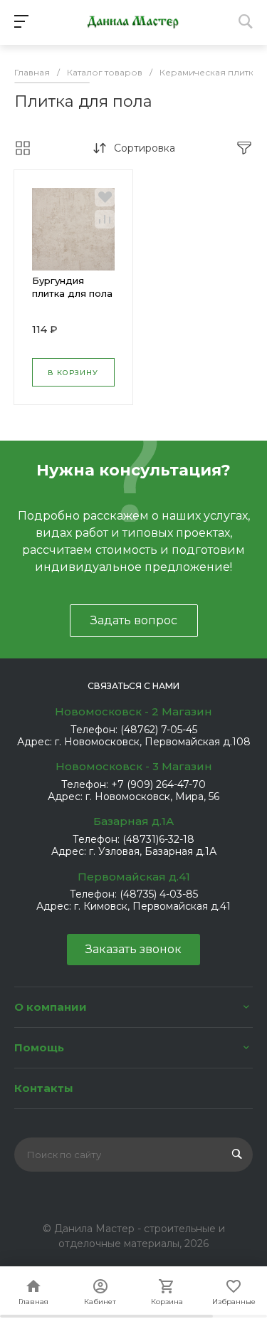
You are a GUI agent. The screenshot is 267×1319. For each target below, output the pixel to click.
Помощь (39, 1047)
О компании (50, 1007)
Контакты (43, 1088)
